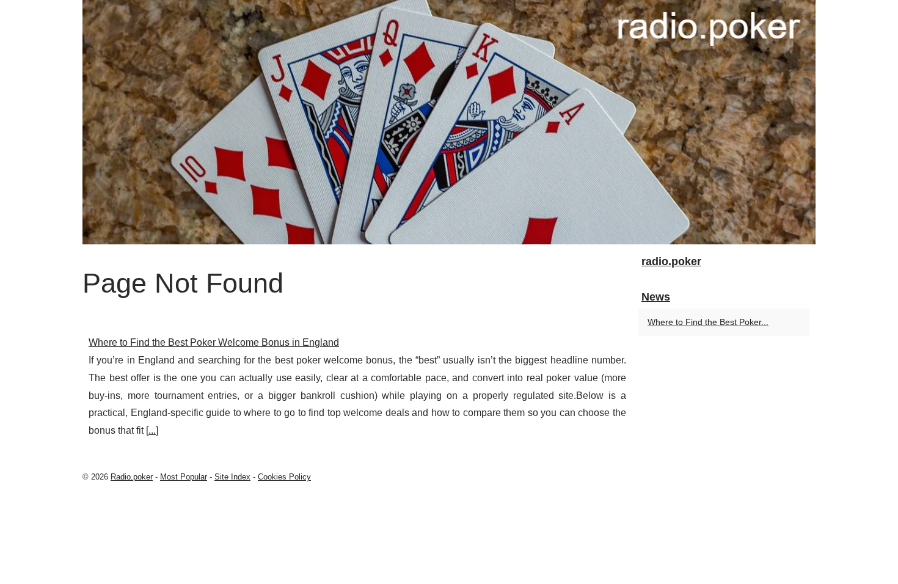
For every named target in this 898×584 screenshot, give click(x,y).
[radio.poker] (449, 122)
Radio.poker (132, 476)
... (152, 430)
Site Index (232, 476)
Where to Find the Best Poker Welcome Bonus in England (214, 342)
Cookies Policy (284, 476)
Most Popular (183, 476)
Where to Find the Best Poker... (708, 322)
